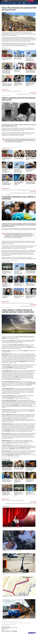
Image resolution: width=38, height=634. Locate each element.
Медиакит (3, 629)
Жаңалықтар (7, 0)
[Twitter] (4, 631)
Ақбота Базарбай (7, 314)
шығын (6, 47)
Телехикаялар (16, 0)
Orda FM (27, 1)
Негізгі (3, 5)
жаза (8, 147)
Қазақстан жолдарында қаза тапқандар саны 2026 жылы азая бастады (23, 192)
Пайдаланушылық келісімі (6, 626)
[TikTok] (12, 631)
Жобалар (12, 0)
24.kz (26, 45)
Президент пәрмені (19, 3)
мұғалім (3, 260)
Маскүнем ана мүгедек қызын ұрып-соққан (28, 306)
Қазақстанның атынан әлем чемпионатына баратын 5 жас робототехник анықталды (17, 303)
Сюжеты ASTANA (7, 5)
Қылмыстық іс (4, 147)
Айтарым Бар (10, 3)
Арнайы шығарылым (15, 3)
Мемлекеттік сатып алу (5, 628)
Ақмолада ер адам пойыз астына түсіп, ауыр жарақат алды (13, 618)
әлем (3, 47)
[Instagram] (5, 631)
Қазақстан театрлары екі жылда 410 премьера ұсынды (12, 527)
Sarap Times (6, 3)
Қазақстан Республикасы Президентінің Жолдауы (10, 627)
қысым (16, 147)
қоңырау (12, 260)
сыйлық (16, 260)
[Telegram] (9, 631)
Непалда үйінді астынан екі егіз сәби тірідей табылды (12, 550)
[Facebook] (2, 631)
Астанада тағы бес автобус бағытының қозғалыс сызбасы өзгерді (14, 595)
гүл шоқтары (8, 260)
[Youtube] (10, 631)
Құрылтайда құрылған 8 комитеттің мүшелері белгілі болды (13, 500)
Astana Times (3, 3)
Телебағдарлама (22, 0)
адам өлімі (12, 147)
